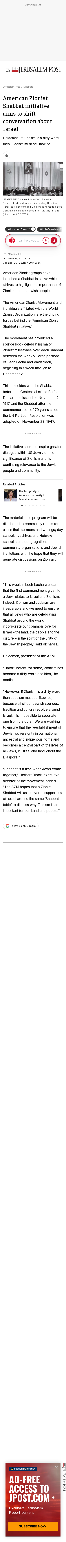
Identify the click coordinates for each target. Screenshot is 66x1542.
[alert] (33, 1499)
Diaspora (28, 86)
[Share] (6, 155)
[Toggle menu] (7, 70)
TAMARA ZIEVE (14, 254)
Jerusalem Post (11, 86)
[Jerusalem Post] (36, 70)
